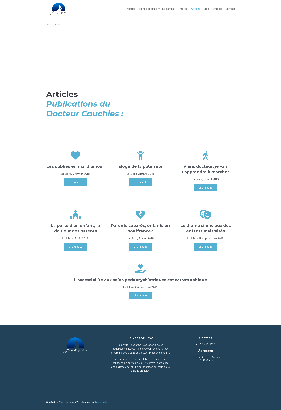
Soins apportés (148, 8)
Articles (195, 8)
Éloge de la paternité (140, 166)
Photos (183, 8)
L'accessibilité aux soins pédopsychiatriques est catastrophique (140, 279)
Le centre (168, 8)
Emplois (217, 8)
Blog (206, 8)
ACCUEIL (49, 25)
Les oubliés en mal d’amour (75, 166)
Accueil (131, 8)
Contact (230, 8)
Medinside (101, 402)
